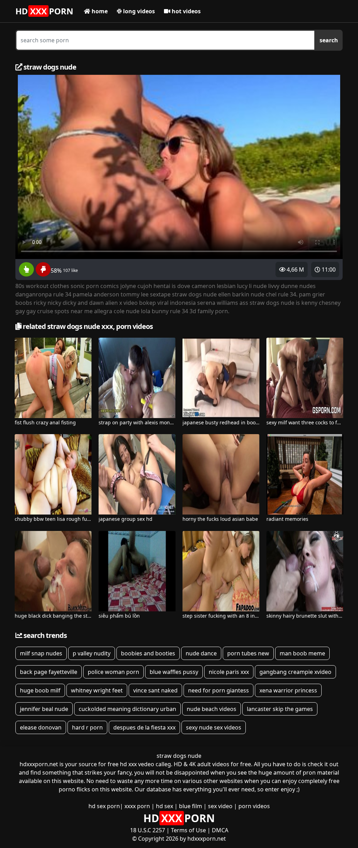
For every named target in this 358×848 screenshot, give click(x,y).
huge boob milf (40, 690)
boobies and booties (148, 653)
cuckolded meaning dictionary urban (127, 709)
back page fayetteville (48, 672)
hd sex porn (104, 806)
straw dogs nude (179, 756)
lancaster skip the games (280, 709)
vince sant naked (155, 690)
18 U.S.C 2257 (147, 830)
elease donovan (41, 727)
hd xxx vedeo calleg (145, 764)
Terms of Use (188, 830)
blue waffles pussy (174, 672)
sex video (220, 806)
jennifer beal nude (44, 709)
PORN (44, 11)
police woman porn (113, 672)
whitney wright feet (97, 690)
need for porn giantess (218, 690)
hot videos (185, 11)
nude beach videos (211, 709)
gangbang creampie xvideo (295, 672)
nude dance (201, 653)
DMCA (220, 830)
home (99, 11)
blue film (190, 806)
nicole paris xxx (229, 672)
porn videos (254, 806)
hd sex (164, 806)
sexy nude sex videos (213, 727)
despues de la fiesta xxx (144, 727)
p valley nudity (91, 653)
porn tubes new (248, 653)
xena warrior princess (288, 690)
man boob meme (302, 653)
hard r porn (87, 727)
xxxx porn (137, 806)
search (329, 40)
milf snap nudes (41, 653)
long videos (138, 11)
